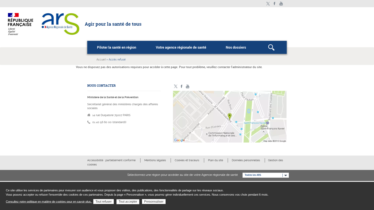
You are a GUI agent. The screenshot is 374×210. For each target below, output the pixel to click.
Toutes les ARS (253, 175)
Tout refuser (103, 201)
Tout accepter (128, 201)
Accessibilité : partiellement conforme (111, 160)
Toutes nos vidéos (281, 4)
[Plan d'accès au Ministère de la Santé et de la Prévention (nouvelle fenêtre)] (230, 117)
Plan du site (215, 160)
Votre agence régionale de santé (181, 47)
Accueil (101, 59)
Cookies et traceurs (187, 160)
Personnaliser (153, 201)
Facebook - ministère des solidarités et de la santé (274, 4)
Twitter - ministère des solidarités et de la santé (268, 4)
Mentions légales (155, 160)
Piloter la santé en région (116, 47)
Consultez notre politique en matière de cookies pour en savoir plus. (49, 201)
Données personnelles (246, 160)
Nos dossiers (236, 47)
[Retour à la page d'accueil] (60, 24)
